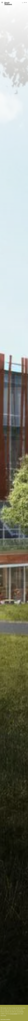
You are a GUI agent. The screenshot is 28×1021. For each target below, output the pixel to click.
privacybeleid (13, 1013)
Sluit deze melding (5, 1019)
